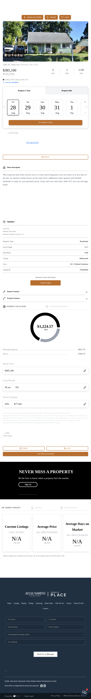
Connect (45, 608)
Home (9, 603)
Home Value (49, 603)
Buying (23, 603)
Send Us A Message (45, 654)
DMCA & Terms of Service (72, 696)
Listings (16, 603)
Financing (39, 603)
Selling (31, 603)
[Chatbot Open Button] (84, 692)
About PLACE (79, 603)
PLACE (54, 681)
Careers (68, 603)
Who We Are (59, 603)
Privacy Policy (55, 696)
